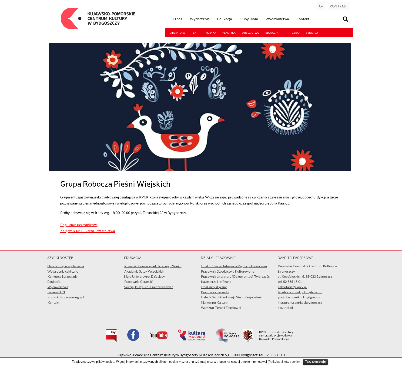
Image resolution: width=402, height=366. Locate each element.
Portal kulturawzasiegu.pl (65, 297)
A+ (320, 6)
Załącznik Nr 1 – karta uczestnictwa (87, 231)
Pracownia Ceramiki (138, 282)
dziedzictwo (250, 32)
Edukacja (224, 18)
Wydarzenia (200, 18)
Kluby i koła (248, 18)
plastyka (229, 32)
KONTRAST (339, 6)
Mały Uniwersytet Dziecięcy (144, 276)
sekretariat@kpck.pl (292, 287)
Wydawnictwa (277, 18)
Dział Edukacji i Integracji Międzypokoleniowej (234, 266)
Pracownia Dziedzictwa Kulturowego (227, 271)
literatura (177, 32)
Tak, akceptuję (315, 361)
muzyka (211, 32)
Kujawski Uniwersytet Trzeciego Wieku (152, 266)
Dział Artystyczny (214, 287)
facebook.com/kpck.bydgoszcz (300, 292)
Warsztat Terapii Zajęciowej (221, 308)
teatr (195, 32)
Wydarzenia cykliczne (62, 271)
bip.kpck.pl (285, 308)
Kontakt (302, 18)
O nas (177, 18)
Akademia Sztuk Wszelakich (144, 271)
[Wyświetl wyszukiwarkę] (346, 19)
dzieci (296, 32)
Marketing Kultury (214, 302)
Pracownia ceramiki (215, 292)
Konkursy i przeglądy (62, 276)
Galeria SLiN (56, 292)
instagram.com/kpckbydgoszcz (300, 302)
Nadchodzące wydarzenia (65, 266)
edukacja (271, 32)
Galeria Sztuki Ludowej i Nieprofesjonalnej (231, 297)
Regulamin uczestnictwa (78, 225)
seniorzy (312, 32)
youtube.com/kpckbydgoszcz (299, 297)
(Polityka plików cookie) (284, 361)
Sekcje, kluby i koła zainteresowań (148, 287)
